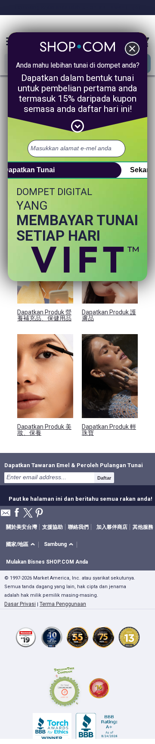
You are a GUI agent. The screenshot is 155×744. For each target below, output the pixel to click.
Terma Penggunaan (63, 604)
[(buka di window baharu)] (64, 688)
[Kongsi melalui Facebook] (17, 513)
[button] (22, 545)
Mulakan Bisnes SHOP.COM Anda (47, 562)
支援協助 (52, 527)
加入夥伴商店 (111, 527)
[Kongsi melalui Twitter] (28, 513)
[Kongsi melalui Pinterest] (39, 513)
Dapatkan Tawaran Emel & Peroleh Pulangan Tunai (73, 465)
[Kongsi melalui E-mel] (5, 515)
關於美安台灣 (21, 527)
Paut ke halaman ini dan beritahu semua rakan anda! (80, 497)
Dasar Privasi (20, 604)
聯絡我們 (78, 527)
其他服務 (143, 527)
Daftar (104, 477)
